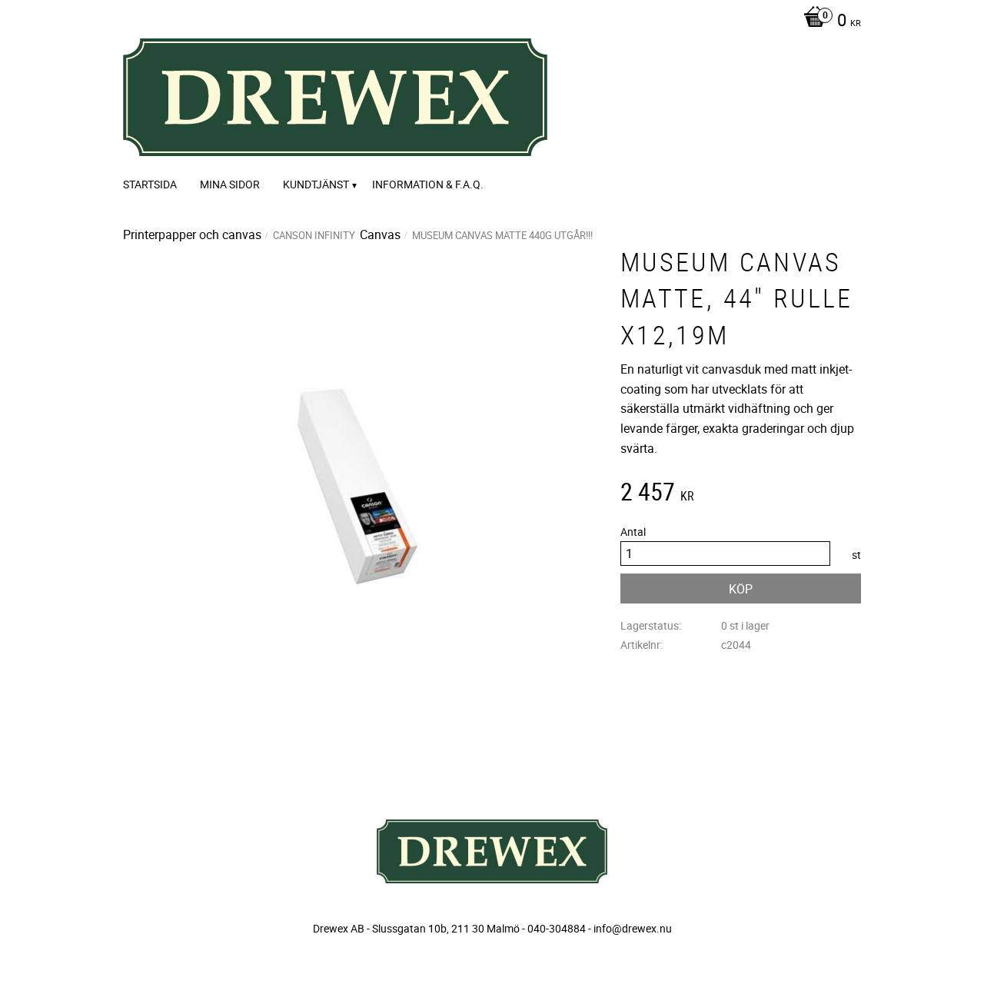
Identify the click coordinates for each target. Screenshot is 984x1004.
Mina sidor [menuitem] (230, 184)
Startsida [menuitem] (150, 184)
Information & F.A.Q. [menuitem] (428, 184)
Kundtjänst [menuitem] (316, 184)
